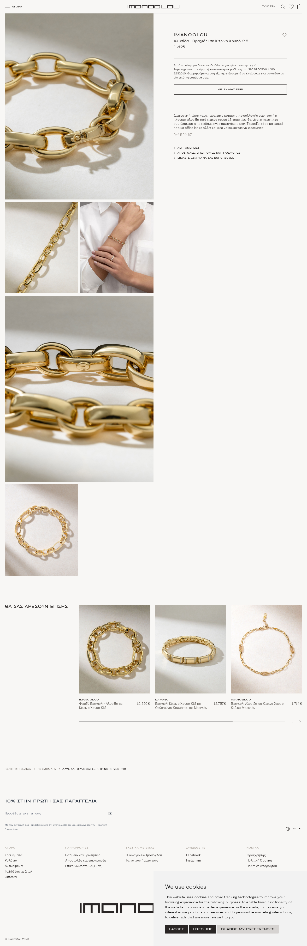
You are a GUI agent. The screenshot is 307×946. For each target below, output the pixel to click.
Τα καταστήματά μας (142, 860)
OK (110, 813)
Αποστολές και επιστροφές (85, 860)
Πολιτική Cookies (259, 860)
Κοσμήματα (47, 769)
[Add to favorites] (284, 35)
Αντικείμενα (14, 866)
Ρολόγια (11, 860)
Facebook (193, 855)
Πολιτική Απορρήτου (262, 866)
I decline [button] (202, 929)
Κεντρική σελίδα (18, 769)
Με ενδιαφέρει (230, 89)
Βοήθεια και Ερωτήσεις (82, 855)
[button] (15, 7)
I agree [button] (176, 929)
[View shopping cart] (299, 7)
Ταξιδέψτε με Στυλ (18, 871)
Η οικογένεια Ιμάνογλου (144, 855)
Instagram (193, 860)
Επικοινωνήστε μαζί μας (83, 866)
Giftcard (11, 877)
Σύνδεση (269, 6)
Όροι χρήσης (256, 855)
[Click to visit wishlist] (291, 7)
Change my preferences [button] (248, 929)
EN (294, 828)
